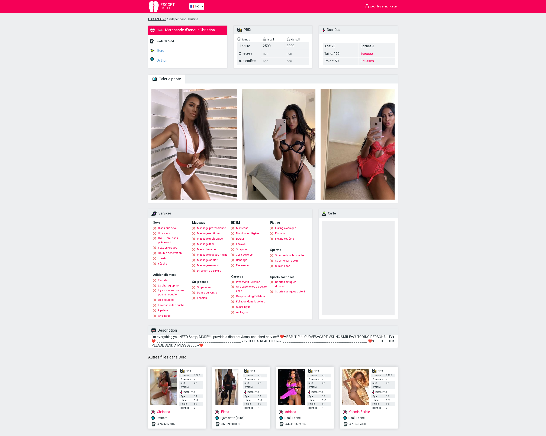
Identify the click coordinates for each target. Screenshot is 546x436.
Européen (367, 54)
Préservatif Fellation (248, 281)
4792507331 (357, 424)
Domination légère (247, 233)
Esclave (240, 244)
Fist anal (280, 233)
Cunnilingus (243, 306)
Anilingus (242, 312)
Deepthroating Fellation (250, 296)
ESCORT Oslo (157, 19)
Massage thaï (205, 244)
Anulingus (164, 315)
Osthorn (162, 60)
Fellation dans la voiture (250, 301)
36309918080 (230, 424)
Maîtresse (242, 228)
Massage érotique (208, 233)
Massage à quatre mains (212, 254)
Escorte (162, 280)
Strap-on (241, 249)
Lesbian (202, 297)
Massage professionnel (212, 228)
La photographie (168, 285)
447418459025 (295, 424)
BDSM (240, 238)
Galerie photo (169, 79)
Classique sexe (167, 228)
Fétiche (162, 263)
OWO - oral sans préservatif (168, 240)
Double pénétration (170, 253)
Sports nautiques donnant (285, 284)
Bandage (241, 260)
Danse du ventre (207, 292)
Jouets (162, 258)
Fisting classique (285, 228)
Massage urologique (210, 238)
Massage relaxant (208, 265)
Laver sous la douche (171, 305)
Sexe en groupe (167, 247)
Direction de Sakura (209, 270)
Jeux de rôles (244, 254)
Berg (160, 51)
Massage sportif (207, 260)
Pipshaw (163, 310)
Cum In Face (282, 266)
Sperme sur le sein (286, 260)
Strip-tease (204, 287)
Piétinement (243, 265)
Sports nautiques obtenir (290, 291)
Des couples (166, 299)
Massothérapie (206, 249)
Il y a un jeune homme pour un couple (171, 292)
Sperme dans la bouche (289, 255)
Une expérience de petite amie (251, 288)
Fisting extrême (284, 238)
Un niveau (164, 233)
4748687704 (165, 41)
